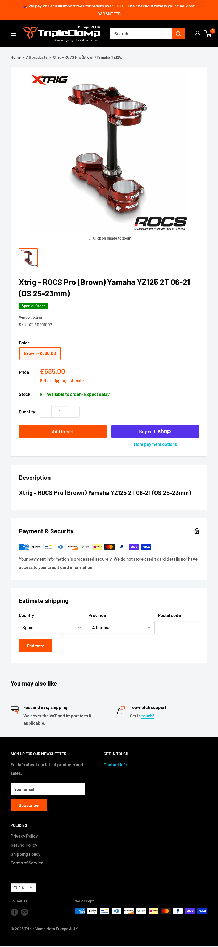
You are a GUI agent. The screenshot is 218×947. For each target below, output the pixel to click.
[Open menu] (13, 34)
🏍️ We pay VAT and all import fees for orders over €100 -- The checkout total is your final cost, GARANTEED (109, 9)
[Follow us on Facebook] (14, 912)
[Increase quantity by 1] (73, 411)
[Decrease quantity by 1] (45, 411)
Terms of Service (27, 862)
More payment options (155, 444)
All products (36, 57)
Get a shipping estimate (62, 380)
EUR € (19, 887)
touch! (147, 715)
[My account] (197, 33)
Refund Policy (24, 844)
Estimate (35, 645)
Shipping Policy (25, 854)
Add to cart (63, 431)
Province (97, 615)
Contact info (115, 764)
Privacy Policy (24, 835)
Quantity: (28, 411)
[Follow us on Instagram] (24, 912)
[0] (208, 33)
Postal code (169, 615)
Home (16, 57)
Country (26, 615)
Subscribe (29, 805)
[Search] (178, 33)
